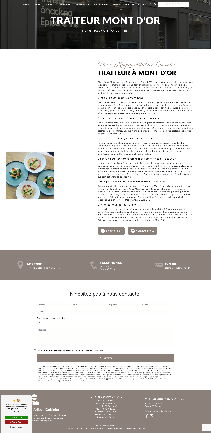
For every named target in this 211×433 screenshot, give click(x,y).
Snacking (50, 4)
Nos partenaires (101, 4)
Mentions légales (115, 428)
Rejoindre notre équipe (123, 4)
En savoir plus (114, 230)
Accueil (26, 4)
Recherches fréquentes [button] (105, 425)
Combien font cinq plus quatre (51, 318)
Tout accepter (17, 417)
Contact (142, 4)
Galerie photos (82, 4)
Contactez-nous (145, 230)
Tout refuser (17, 422)
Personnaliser (16, 427)
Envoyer (108, 357)
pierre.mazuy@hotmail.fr (177, 268)
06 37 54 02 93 (108, 266)
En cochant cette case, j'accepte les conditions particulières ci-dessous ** (71, 350)
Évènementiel (65, 4)
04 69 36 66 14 (107, 269)
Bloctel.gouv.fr (162, 379)
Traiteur (37, 4)
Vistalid (71, 428)
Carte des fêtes (173, 4)
